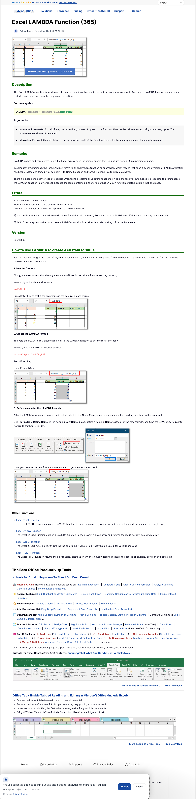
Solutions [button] (46, 10)
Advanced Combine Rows (59, 642)
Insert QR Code (66, 638)
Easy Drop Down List (52, 609)
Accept (124, 786)
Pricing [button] (77, 10)
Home (24, 764)
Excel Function (27, 520)
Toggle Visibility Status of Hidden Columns (123, 614)
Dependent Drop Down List (83, 609)
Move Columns (88, 614)
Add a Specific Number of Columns (57, 614)
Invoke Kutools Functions (51, 588)
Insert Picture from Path (89, 638)
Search (136, 10)
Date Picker (166, 624)
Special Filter (120, 628)
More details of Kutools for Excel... (141, 685)
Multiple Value (65, 603)
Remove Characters (75, 634)
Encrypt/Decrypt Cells (56, 628)
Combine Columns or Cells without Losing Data (130, 594)
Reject (139, 786)
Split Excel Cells (83, 642)
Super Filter (103, 628)
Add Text (58, 634)
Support (119, 10)
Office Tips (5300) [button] (98, 10)
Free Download (173, 685)
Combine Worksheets (29, 628)
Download (63, 10)
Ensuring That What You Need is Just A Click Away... (100, 653)
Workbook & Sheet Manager (107, 624)
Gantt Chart (119, 634)
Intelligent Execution (88, 584)
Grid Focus (44, 624)
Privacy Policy (105, 764)
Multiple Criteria (44, 603)
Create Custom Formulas (136, 584)
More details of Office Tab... (145, 743)
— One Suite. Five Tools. (44, 2)
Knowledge (50, 764)
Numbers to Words (143, 638)
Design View (61, 624)
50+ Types (102, 634)
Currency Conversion (166, 638)
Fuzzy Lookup (108, 603)
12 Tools (44, 634)
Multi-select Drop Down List (116, 609)
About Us (134, 764)
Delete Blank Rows (91, 594)
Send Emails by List (83, 628)
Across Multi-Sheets (86, 603)
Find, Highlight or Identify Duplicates (57, 594)
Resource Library (134, 624)
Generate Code (111, 584)
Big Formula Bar (79, 624)
